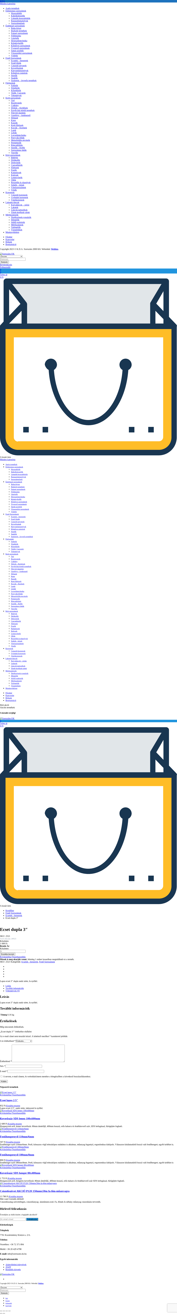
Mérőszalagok (17, 225)
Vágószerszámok (18, 187)
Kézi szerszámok (13, 155)
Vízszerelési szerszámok (21, 53)
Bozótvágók (16, 103)
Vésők (14, 190)
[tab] (91, 986)
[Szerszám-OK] (7, 254)
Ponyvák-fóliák (17, 138)
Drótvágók (15, 162)
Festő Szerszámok (13, 58)
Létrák (14, 133)
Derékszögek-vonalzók (21, 217)
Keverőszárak (17, 68)
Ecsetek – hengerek (19, 60)
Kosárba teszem (13, 1105)
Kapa (13, 120)
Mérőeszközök (12, 215)
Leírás (8, 986)
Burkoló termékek (19, 31)
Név (2, 1066)
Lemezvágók (16, 177)
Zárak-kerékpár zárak (20, 212)
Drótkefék (15, 160)
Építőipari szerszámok (15, 26)
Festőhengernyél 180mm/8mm (17, 1154)
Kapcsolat (10, 239)
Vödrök (14, 55)
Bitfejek (14, 157)
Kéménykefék (17, 43)
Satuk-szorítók (17, 50)
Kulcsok (14, 175)
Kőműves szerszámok (20, 46)
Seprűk (14, 75)
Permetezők (16, 143)
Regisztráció (11, 244)
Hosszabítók (16, 13)
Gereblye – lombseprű (20, 115)
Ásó (13, 100)
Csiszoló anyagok (19, 65)
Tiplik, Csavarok (18, 93)
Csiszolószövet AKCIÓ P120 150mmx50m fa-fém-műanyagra (35, 1191)
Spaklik (14, 78)
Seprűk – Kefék (18, 147)
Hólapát (14, 118)
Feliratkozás (32, 1219)
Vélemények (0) (13, 991)
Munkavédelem (12, 232)
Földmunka (16, 36)
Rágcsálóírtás (17, 145)
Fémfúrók (15, 88)
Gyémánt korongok (19, 197)
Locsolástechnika (18, 135)
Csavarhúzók (17, 165)
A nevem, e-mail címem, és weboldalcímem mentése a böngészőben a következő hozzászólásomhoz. (47, 1076)
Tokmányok (16, 95)
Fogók (14, 170)
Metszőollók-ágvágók (20, 140)
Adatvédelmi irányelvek (16, 1264)
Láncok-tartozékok (19, 210)
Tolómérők (16, 227)
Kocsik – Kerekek (19, 128)
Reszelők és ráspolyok (21, 182)
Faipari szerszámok (19, 33)
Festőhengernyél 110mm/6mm (17, 1136)
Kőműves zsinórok (19, 73)
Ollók (13, 180)
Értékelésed (6, 1061)
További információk (15, 988)
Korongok (10, 192)
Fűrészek (15, 167)
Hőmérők (15, 220)
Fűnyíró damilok (18, 113)
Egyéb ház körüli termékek (23, 110)
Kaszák (14, 123)
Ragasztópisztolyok (19, 21)
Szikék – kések (17, 185)
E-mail (3, 1071)
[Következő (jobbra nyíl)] (4, 1313)
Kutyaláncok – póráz (20, 205)
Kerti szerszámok (13, 98)
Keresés (4, 262)
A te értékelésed (7, 1041)
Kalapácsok (16, 172)
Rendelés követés (13, 1269)
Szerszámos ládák (19, 150)
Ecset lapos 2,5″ (9, 1100)
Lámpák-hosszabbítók (20, 18)
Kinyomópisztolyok (19, 70)
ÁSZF (8, 1267)
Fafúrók (14, 85)
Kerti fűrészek (17, 125)
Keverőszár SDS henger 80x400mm (20, 1173)
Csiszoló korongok (19, 195)
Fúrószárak (10, 83)
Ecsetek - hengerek (14, 915)
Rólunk (9, 242)
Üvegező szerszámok (20, 48)
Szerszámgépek (18, 23)
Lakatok (14, 207)
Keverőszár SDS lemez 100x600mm (20, 1118)
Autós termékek (12, 8)
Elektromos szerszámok (16, 11)
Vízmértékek (16, 230)
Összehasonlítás (18, 957)
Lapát (13, 130)
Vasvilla (14, 152)
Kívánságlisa (5, 957)
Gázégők (15, 38)
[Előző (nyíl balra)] (1, 1313)
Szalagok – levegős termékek (24, 80)
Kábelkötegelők (18, 16)
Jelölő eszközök (18, 222)
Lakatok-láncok (12, 202)
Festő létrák (16, 63)
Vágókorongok (17, 200)
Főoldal (9, 237)
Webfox (54, 249)
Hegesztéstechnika (19, 41)
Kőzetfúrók (16, 90)
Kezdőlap (10, 910)
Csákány (15, 105)
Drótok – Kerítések (19, 108)
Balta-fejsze (16, 28)
